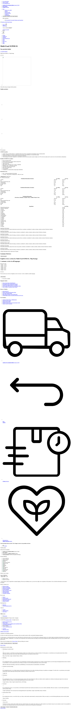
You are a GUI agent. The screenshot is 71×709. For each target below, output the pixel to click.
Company (4, 628)
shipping (6, 7)
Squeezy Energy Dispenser (7, 303)
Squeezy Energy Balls (6, 301)
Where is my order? (8, 10)
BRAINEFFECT (6, 291)
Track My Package (6, 600)
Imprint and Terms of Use (7, 621)
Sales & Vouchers (6, 591)
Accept (2, 643)
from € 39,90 (11, 5)
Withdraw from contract (4, 631)
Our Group (5, 611)
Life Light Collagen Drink (7, 293)
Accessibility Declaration (7, 624)
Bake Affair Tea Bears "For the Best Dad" (10, 294)
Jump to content (5, 2)
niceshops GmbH (8, 619)
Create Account (5, 598)
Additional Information (5, 177)
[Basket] (37, 33)
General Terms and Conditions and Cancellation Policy (12, 623)
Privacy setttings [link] (5, 625)
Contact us (7, 14)
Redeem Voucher (6, 601)
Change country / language (13, 617)
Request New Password (7, 599)
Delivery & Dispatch (6, 587)
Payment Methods (6, 589)
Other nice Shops (6, 629)
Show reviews (3, 276)
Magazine (4, 604)
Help (3, 9)
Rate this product (3, 256)
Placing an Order (6, 586)
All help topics (7, 15)
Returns (6, 11)
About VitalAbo (5, 610)
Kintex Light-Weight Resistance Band (9, 292)
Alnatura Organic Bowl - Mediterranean (10, 299)
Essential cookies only (8, 643)
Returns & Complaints (6, 588)
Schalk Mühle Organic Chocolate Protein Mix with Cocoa (13, 295)
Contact (4, 609)
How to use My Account (7, 590)
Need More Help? (6, 592)
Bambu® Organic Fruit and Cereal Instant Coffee (11, 302)
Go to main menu (6, 1)
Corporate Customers (6, 593)
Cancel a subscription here (7, 626)
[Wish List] (3, 31)
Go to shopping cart (6, 3)
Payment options (8, 13)
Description (3, 150)
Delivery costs (7, 12)
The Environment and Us (7, 605)
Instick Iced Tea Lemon (7, 300)
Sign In (4, 597)
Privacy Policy (5, 622)
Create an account (6, 29)
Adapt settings (15, 643)
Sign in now (5, 25)
